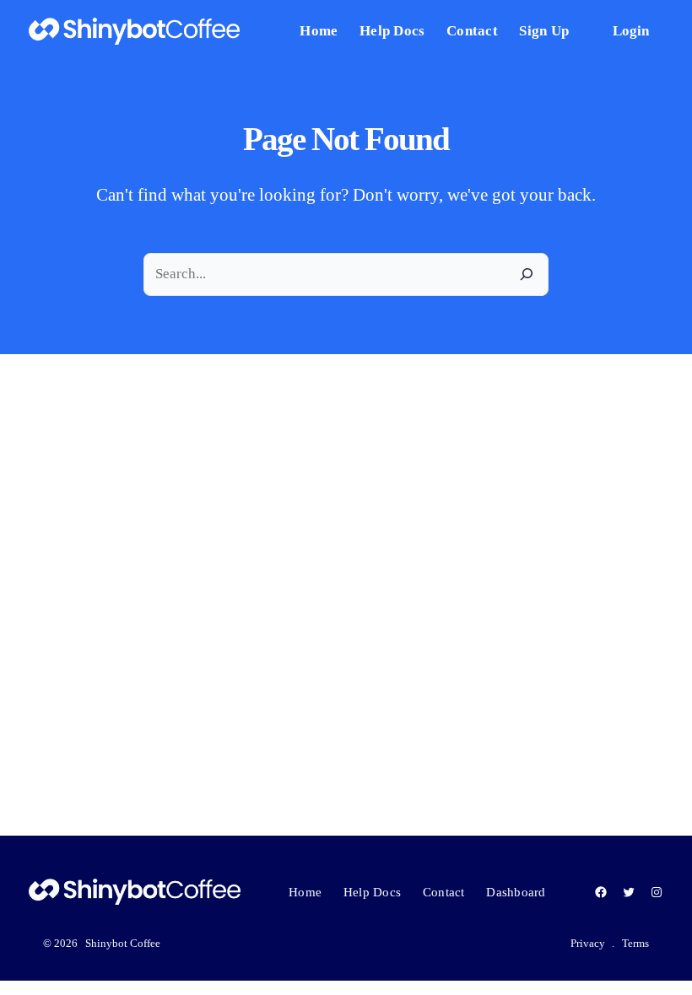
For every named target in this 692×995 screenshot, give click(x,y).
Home (305, 892)
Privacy (587, 943)
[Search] (527, 274)
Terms (635, 943)
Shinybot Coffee (122, 943)
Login (631, 31)
